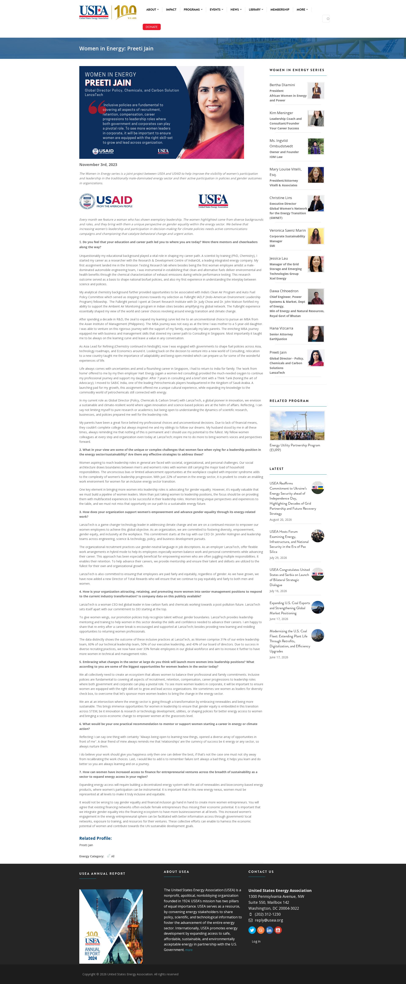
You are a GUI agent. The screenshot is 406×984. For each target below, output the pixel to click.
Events (215, 9)
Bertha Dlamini (282, 84)
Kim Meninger (281, 112)
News (235, 9)
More (301, 9)
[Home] (107, 11)
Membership (279, 9)
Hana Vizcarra (281, 328)
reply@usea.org (269, 920)
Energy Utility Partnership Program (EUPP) (295, 448)
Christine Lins (281, 197)
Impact (171, 9)
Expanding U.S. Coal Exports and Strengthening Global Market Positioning (290, 608)
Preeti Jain (86, 845)
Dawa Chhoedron (284, 290)
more (189, 950)
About (151, 9)
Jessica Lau (279, 258)
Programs (192, 9)
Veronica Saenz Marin (288, 230)
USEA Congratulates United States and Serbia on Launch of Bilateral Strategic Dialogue (290, 577)
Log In (256, 941)
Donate (152, 27)
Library (255, 9)
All (112, 856)
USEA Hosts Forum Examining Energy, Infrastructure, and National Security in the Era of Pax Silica (289, 541)
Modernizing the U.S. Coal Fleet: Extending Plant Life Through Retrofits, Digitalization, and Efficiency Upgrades (290, 641)
